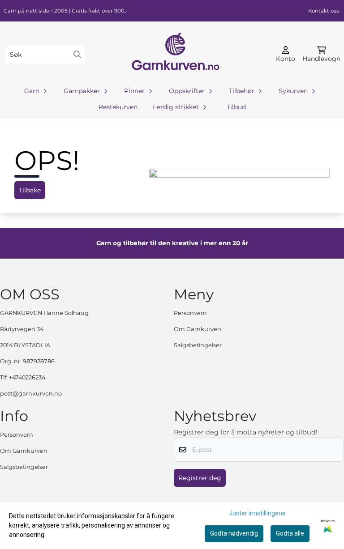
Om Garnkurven (197, 329)
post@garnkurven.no (31, 393)
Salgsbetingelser (198, 345)
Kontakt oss (323, 11)
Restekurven (118, 107)
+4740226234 (27, 377)
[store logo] (175, 54)
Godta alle (290, 533)
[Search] (77, 54)
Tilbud (236, 107)
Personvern (190, 313)
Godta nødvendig (234, 533)
